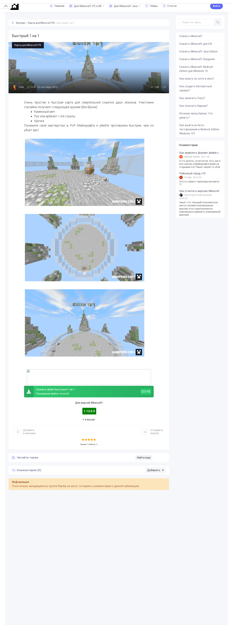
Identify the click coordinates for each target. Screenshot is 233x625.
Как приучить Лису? (192, 98)
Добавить (29, 432)
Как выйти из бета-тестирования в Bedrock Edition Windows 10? (199, 129)
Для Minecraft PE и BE (88, 6)
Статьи (172, 6)
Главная (59, 6)
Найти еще (144, 457)
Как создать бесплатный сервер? (195, 88)
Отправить (156, 432)
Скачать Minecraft (190, 36)
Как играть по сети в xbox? (196, 78)
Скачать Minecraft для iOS (195, 43)
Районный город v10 (192, 173)
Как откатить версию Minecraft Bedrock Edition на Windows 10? (200, 191)
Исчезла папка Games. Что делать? (196, 115)
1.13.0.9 (89, 411)
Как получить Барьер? (193, 105)
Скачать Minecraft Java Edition (198, 51)
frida (21, 87)
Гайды (154, 6)
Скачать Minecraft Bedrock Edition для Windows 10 (196, 69)
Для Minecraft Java (126, 6)
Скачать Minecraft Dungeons (197, 59)
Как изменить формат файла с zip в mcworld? (200, 152)
